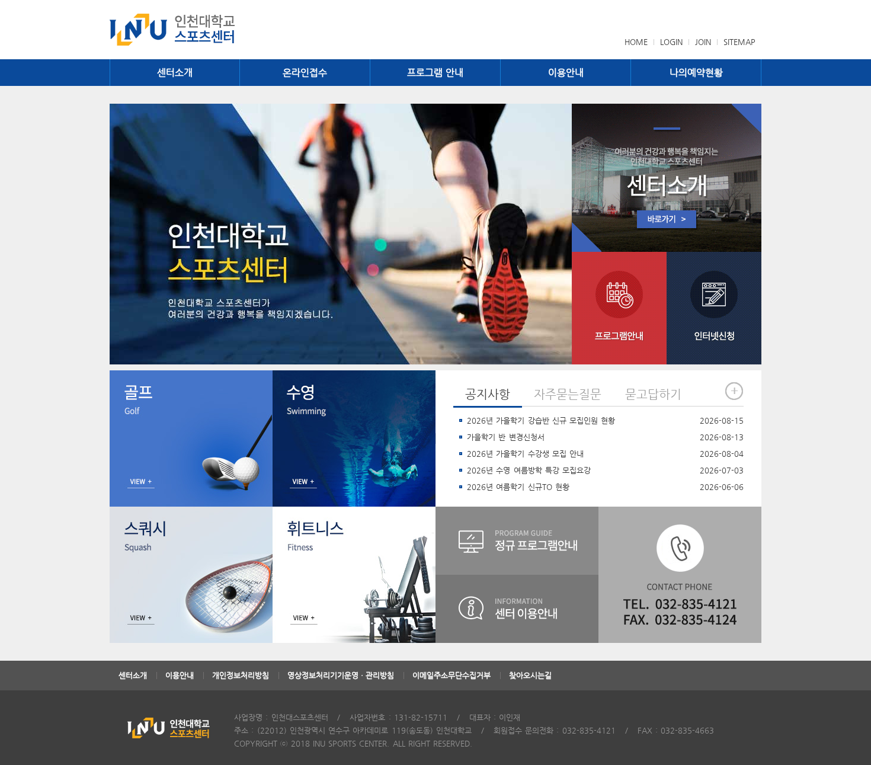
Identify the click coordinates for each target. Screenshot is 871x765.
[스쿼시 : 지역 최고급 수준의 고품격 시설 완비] (191, 575)
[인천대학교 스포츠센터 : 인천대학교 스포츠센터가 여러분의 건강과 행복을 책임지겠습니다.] (341, 234)
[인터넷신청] (714, 308)
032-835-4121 (589, 730)
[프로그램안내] (619, 308)
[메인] (191, 29)
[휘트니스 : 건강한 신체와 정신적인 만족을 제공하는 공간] (354, 575)
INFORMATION (517, 609)
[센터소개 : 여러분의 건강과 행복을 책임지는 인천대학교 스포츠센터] (666, 178)
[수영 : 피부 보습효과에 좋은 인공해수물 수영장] (354, 438)
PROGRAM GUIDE (517, 541)
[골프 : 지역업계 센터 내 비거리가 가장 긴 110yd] (191, 438)
